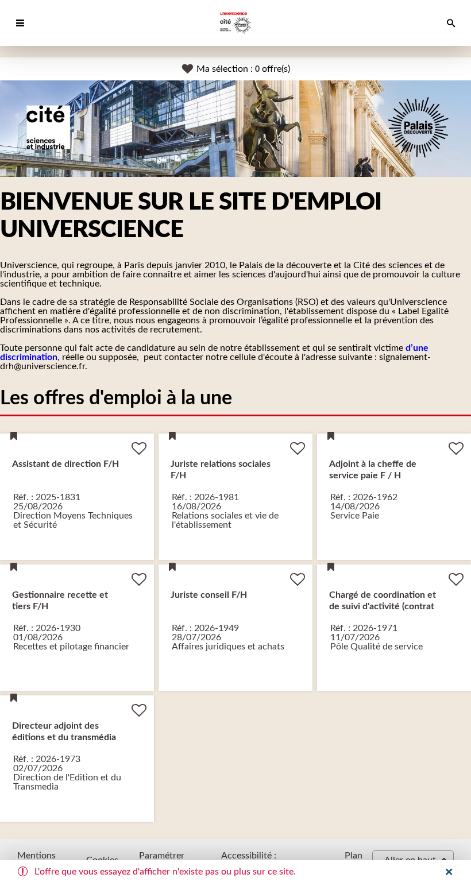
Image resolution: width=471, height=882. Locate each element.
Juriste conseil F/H (209, 594)
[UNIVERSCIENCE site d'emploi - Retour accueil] (235, 23)
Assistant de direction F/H (65, 464)
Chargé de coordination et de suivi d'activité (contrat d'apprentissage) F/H (382, 606)
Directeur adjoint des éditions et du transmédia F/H (64, 737)
